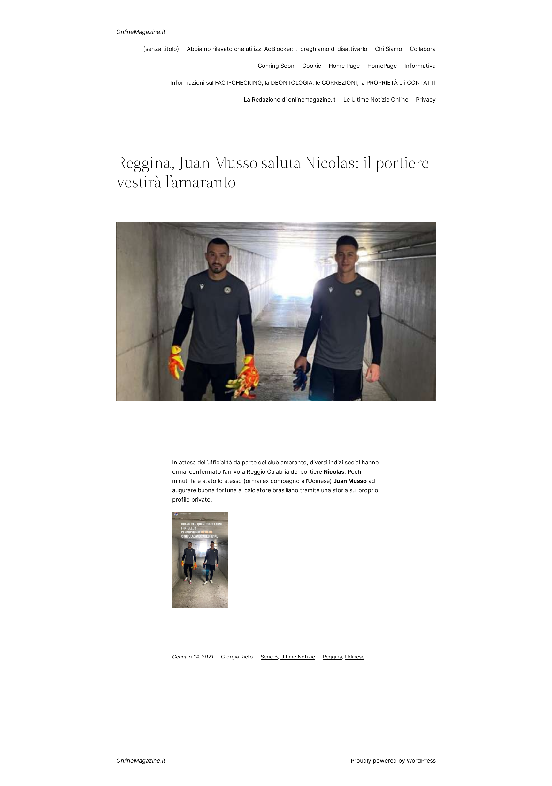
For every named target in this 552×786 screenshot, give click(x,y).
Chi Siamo (388, 48)
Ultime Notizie (297, 656)
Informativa (420, 65)
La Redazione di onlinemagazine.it (290, 99)
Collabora (423, 48)
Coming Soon (276, 65)
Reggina (332, 656)
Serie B (269, 656)
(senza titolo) (161, 48)
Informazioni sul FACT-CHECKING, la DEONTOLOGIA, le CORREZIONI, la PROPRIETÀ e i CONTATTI (303, 82)
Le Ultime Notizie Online (375, 99)
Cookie (311, 65)
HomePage (382, 65)
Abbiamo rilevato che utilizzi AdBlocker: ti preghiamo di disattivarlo (277, 48)
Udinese (354, 656)
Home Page (344, 65)
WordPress (421, 760)
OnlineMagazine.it (140, 31)
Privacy (426, 99)
